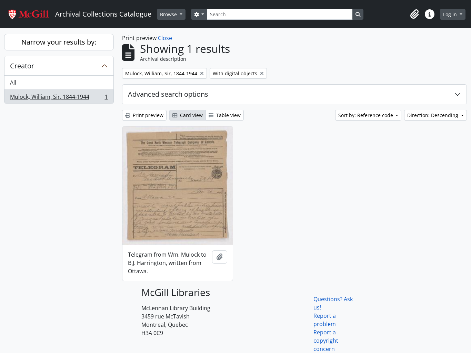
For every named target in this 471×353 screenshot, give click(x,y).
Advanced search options (168, 94)
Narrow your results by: (58, 42)
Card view (191, 115)
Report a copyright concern (325, 340)
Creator (22, 65)
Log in (450, 14)
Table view (228, 115)
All (13, 82)
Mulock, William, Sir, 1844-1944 (59, 98)
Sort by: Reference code (366, 115)
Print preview (147, 115)
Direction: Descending (433, 115)
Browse (169, 14)
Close (165, 38)
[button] (414, 14)
